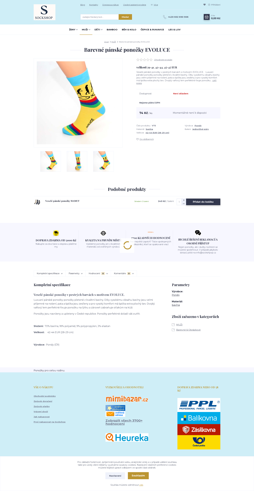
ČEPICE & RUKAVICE (152, 29)
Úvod (106, 42)
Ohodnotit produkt (163, 60)
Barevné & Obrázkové (188, 329)
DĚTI (97, 29)
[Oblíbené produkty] (205, 4)
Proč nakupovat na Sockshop (50, 422)
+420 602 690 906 (178, 17)
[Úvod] (54, 12)
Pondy (198, 125)
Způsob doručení (43, 401)
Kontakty (93, 5)
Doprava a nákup (110, 5)
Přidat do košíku (203, 201)
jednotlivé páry (200, 129)
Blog (82, 5)
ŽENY (72, 29)
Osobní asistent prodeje (134, 5)
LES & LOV (174, 29)
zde (141, 485)
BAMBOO (112, 29)
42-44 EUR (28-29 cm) (157, 132)
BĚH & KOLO (129, 29)
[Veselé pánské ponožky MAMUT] (37, 202)
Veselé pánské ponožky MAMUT (62, 200)
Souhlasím (138, 475)
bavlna (149, 129)
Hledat (125, 17)
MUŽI (85, 29)
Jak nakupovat (42, 417)
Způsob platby (42, 406)
